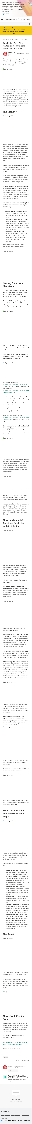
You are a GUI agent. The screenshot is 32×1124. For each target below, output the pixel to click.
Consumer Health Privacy (23, 1120)
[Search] (19, 19)
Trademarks (4, 1118)
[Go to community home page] (11, 19)
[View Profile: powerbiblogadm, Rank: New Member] (5, 54)
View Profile (13, 1071)
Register (23, 19)
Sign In (28, 19)
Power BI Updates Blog (8, 24)
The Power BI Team (11, 53)
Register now (5, 14)
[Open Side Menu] (2, 19)
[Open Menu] (29, 24)
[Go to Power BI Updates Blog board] (5, 1077)
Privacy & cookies (15, 1115)
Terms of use (25, 1115)
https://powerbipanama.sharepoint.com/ (15, 384)
